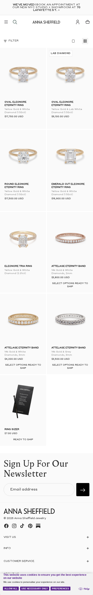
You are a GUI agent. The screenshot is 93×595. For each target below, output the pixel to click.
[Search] (15, 22)
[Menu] (6, 22)
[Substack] (38, 526)
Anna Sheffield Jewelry (30, 518)
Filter (14, 41)
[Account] (78, 22)
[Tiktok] (22, 526)
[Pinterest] (30, 526)
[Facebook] (6, 526)
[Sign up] (82, 489)
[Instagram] (14, 526)
